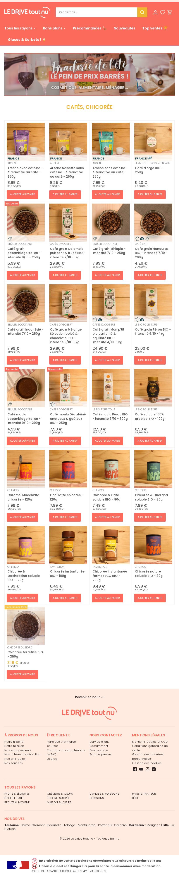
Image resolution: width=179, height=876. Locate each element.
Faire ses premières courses (61, 744)
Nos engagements (17, 750)
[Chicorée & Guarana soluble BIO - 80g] (153, 469)
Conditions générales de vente (150, 748)
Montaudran (86, 825)
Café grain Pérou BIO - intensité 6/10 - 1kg (153, 329)
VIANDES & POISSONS (104, 794)
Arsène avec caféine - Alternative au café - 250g (25, 170)
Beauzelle (54, 825)
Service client (99, 742)
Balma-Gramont (33, 825)
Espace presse (100, 754)
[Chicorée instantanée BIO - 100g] (68, 545)
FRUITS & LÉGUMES (17, 794)
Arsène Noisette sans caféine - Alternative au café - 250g (67, 170)
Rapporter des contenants (66, 750)
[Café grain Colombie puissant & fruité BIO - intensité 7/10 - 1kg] (68, 223)
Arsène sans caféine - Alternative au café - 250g (110, 170)
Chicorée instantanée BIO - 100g (67, 571)
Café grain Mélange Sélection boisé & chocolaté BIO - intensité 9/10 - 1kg (66, 333)
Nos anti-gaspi (15, 759)
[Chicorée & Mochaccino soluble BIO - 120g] (26, 545)
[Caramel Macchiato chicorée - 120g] (26, 469)
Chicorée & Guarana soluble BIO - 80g (151, 494)
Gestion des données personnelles (147, 756)
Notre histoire (14, 742)
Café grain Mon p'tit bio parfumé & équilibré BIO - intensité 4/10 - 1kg (108, 333)
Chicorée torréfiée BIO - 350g (25, 652)
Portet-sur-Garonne (112, 825)
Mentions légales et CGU (150, 742)
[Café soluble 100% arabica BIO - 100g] (153, 388)
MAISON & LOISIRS (59, 802)
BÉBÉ (135, 798)
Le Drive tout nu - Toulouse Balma (95, 839)
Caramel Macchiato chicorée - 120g (23, 494)
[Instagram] (147, 769)
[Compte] (155, 12)
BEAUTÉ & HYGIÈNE (17, 802)
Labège (69, 825)
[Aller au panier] (169, 12)
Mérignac (153, 825)
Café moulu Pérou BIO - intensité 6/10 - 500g (110, 414)
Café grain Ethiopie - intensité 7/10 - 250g (109, 248)
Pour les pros (99, 750)
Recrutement (99, 746)
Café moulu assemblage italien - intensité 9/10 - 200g (24, 416)
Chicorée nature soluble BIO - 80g (149, 571)
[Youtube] (141, 769)
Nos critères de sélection (22, 754)
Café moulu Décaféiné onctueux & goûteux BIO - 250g (68, 416)
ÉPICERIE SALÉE (14, 798)
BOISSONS (97, 798)
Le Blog (52, 759)
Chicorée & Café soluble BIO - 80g (106, 494)
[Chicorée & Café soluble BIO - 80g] (111, 469)
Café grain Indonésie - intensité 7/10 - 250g (25, 329)
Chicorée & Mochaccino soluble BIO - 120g (23, 573)
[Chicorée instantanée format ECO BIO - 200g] (111, 545)
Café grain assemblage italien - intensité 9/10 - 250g (24, 250)
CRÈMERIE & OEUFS (60, 794)
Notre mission (14, 746)
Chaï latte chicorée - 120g (66, 494)
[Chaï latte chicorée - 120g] (68, 469)
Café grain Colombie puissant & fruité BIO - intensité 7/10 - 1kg (67, 250)
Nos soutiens (13, 763)
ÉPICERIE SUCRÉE (58, 798)
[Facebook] (135, 769)
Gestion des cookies (147, 763)
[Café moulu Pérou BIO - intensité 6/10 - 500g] (111, 388)
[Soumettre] (142, 12)
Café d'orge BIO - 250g (152, 167)
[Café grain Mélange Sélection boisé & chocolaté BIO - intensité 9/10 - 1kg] (68, 303)
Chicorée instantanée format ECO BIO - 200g (110, 573)
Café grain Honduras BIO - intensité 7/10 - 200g (152, 250)
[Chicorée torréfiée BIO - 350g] (26, 626)
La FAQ (51, 754)
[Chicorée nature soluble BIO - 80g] (153, 545)
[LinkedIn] (154, 769)
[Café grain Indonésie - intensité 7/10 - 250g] (26, 303)
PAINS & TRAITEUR (144, 794)
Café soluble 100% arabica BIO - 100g (150, 414)
